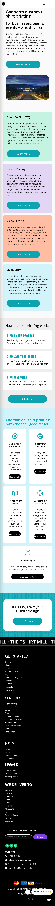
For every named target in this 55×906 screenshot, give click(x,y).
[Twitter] (11, 846)
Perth (7, 812)
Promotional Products (14, 722)
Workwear (9, 728)
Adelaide (8, 790)
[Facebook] (7, 846)
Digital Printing (11, 704)
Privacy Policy (10, 770)
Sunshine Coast (11, 815)
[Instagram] (15, 846)
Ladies (7, 668)
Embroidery (10, 713)
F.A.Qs (7, 749)
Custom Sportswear (13, 725)
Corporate (9, 684)
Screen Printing (11, 710)
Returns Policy (11, 755)
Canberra (9, 796)
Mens (7, 665)
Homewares (10, 690)
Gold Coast (9, 806)
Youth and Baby (11, 671)
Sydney (8, 818)
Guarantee (9, 759)
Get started (10, 662)
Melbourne (9, 809)
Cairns (7, 799)
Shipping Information (13, 776)
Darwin (8, 802)
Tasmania (9, 821)
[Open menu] (50, 3)
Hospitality (9, 687)
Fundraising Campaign (14, 719)
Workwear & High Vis (13, 677)
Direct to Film (10, 707)
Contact (8, 752)
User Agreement (11, 773)
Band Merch (10, 732)
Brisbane (8, 793)
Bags (7, 674)
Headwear (9, 680)
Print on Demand (12, 716)
